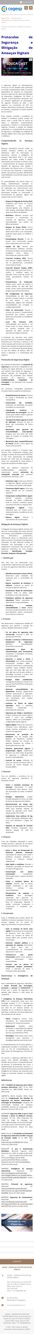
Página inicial (5, 18)
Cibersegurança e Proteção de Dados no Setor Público (15, 21)
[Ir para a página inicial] (17, 9)
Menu (31, 8)
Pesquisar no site (26, 8)
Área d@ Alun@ (16, 18)
